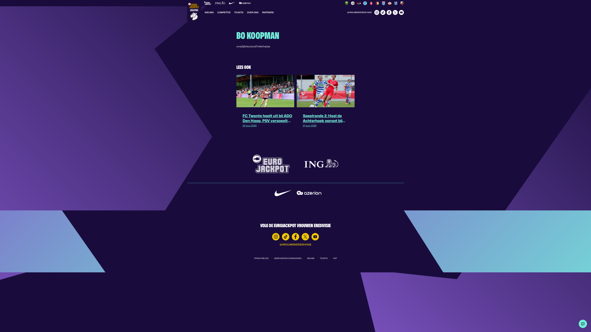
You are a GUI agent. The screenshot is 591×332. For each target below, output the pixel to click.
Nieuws (209, 12)
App (335, 258)
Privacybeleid (261, 258)
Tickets (238, 12)
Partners (268, 12)
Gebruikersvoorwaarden (288, 258)
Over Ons (252, 12)
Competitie (224, 12)
